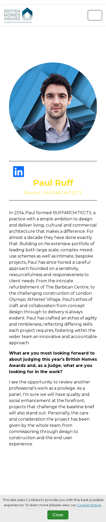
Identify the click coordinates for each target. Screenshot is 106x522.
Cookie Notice (89, 505)
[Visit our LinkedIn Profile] (18, 174)
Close (57, 515)
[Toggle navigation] (95, 15)
